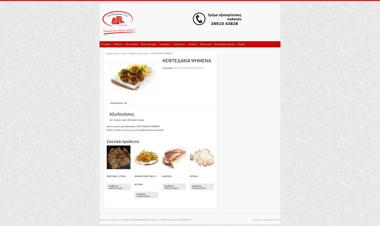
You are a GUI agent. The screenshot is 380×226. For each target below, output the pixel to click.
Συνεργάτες (164, 44)
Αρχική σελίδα (113, 53)
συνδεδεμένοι (128, 130)
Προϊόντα (118, 44)
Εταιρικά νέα (179, 44)
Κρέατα (124, 53)
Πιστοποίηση (132, 44)
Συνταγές (192, 44)
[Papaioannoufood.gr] (172, 23)
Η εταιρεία (105, 44)
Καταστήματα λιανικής (224, 44)
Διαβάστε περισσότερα (115, 187)
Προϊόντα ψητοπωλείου (139, 53)
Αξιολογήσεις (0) (118, 103)
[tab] (118, 103)
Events (241, 44)
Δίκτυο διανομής (148, 44)
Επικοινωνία (205, 44)
